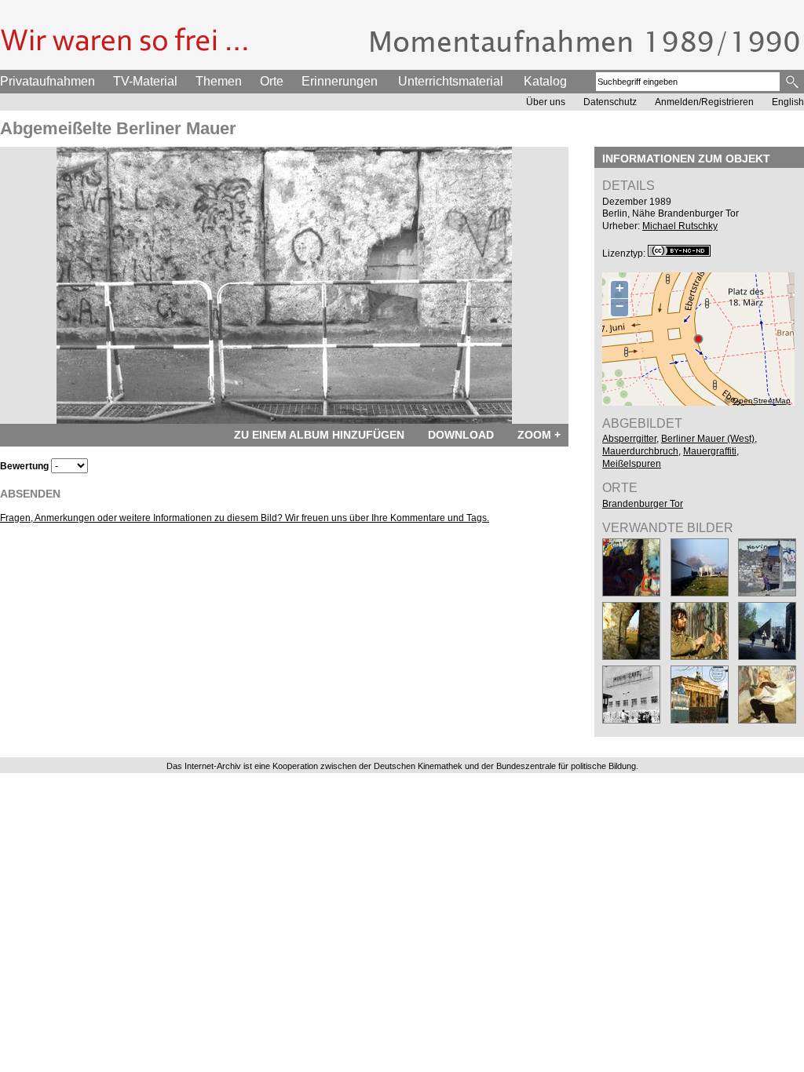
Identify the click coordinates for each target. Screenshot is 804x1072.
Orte (271, 81)
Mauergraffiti (709, 451)
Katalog (545, 81)
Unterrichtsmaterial (450, 81)
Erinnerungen (340, 81)
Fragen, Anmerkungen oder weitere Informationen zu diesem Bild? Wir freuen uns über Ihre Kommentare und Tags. (244, 517)
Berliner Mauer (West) (708, 438)
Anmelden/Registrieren (704, 102)
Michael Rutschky (680, 226)
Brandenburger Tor (642, 503)
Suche (793, 81)
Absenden (30, 493)
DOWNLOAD (461, 434)
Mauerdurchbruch (640, 451)
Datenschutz (610, 102)
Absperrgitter (629, 438)
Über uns (545, 102)
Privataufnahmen (47, 81)
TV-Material (145, 81)
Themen (219, 81)
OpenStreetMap (762, 400)
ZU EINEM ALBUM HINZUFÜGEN (319, 434)
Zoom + (539, 434)
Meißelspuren (631, 463)
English (788, 102)
